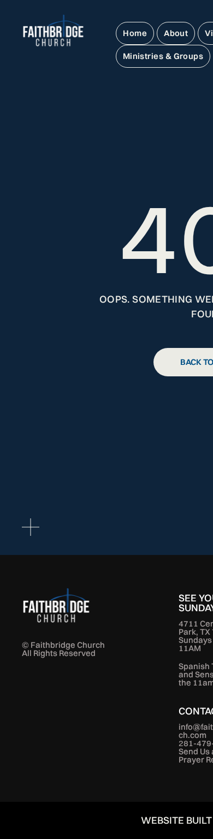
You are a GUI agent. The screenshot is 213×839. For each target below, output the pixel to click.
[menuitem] (135, 33)
